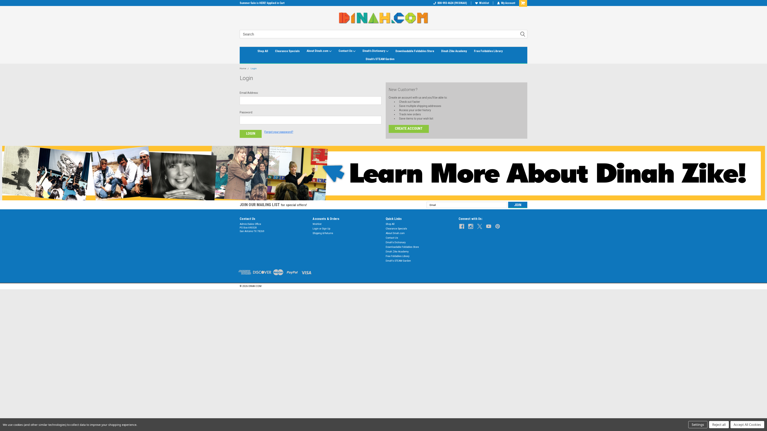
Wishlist (484, 3)
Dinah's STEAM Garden (380, 59)
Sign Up (326, 228)
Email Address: (249, 92)
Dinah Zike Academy (454, 51)
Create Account (408, 128)
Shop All (262, 51)
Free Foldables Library (488, 51)
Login (254, 68)
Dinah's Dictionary (374, 51)
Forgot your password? (278, 131)
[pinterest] (497, 226)
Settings (698, 424)
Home (243, 68)
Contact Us (346, 51)
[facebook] (461, 226)
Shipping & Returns (323, 233)
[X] (479, 226)
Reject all (719, 424)
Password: (246, 112)
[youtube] (488, 226)
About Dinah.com (318, 51)
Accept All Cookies (747, 424)
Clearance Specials (287, 51)
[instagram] (470, 226)
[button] (383, 173)
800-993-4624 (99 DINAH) (452, 3)
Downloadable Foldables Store (414, 51)
